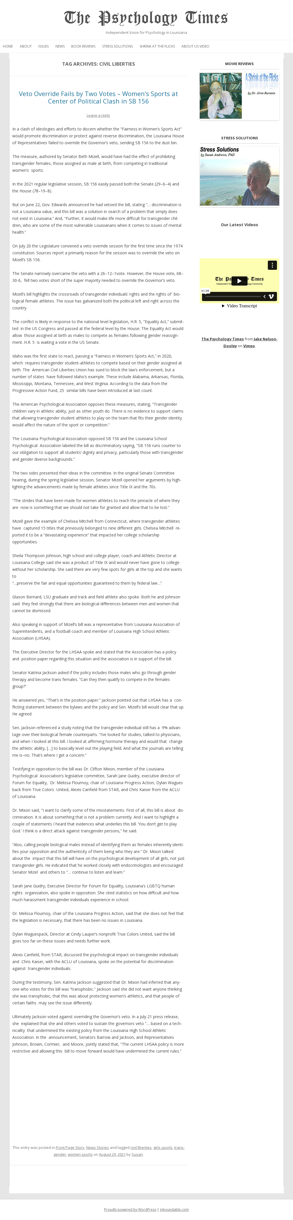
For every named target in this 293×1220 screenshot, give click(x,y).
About (26, 46)
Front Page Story (70, 1147)
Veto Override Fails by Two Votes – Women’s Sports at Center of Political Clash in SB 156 (98, 97)
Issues (43, 46)
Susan (137, 1154)
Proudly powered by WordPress (130, 1209)
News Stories (97, 1147)
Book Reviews (83, 46)
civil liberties (141, 1147)
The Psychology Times (146, 18)
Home (8, 46)
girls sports (163, 1147)
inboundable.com (174, 1209)
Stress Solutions (117, 46)
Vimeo (249, 345)
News (60, 46)
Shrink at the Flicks (157, 46)
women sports (80, 1154)
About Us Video (195, 46)
